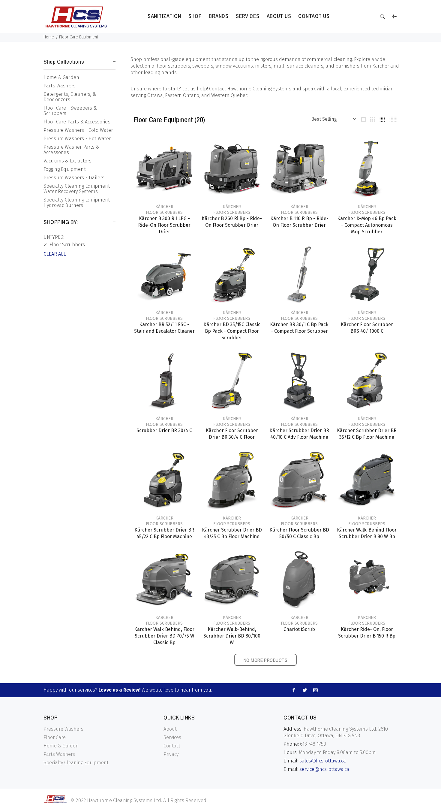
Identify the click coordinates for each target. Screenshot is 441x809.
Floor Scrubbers (164, 212)
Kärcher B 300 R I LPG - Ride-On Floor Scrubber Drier (164, 225)
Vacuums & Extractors (68, 161)
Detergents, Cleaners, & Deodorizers (70, 96)
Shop (195, 16)
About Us (279, 16)
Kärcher (164, 206)
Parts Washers (60, 86)
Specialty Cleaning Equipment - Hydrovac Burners (78, 202)
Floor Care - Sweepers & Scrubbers (70, 110)
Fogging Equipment (65, 169)
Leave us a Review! (119, 690)
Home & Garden (61, 77)
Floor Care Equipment (78, 37)
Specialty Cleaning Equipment (76, 762)
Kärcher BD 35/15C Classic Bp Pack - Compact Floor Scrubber (231, 331)
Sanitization (164, 16)
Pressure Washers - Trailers (74, 177)
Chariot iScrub (299, 629)
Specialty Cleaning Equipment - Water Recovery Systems (78, 188)
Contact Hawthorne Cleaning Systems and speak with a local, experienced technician (301, 89)
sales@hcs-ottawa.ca (322, 761)
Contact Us (313, 16)
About (170, 729)
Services (248, 16)
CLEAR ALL (55, 254)
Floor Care (55, 737)
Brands (218, 16)
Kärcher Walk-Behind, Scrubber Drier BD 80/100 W (231, 635)
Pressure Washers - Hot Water (77, 138)
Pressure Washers (63, 729)
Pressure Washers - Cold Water (78, 130)
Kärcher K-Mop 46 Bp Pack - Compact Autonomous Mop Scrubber (366, 225)
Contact (172, 746)
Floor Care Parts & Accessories (77, 122)
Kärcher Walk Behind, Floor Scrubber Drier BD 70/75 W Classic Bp (164, 635)
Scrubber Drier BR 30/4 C (164, 430)
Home (49, 37)
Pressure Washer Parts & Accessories (71, 149)
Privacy (171, 754)
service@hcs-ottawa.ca (324, 769)
